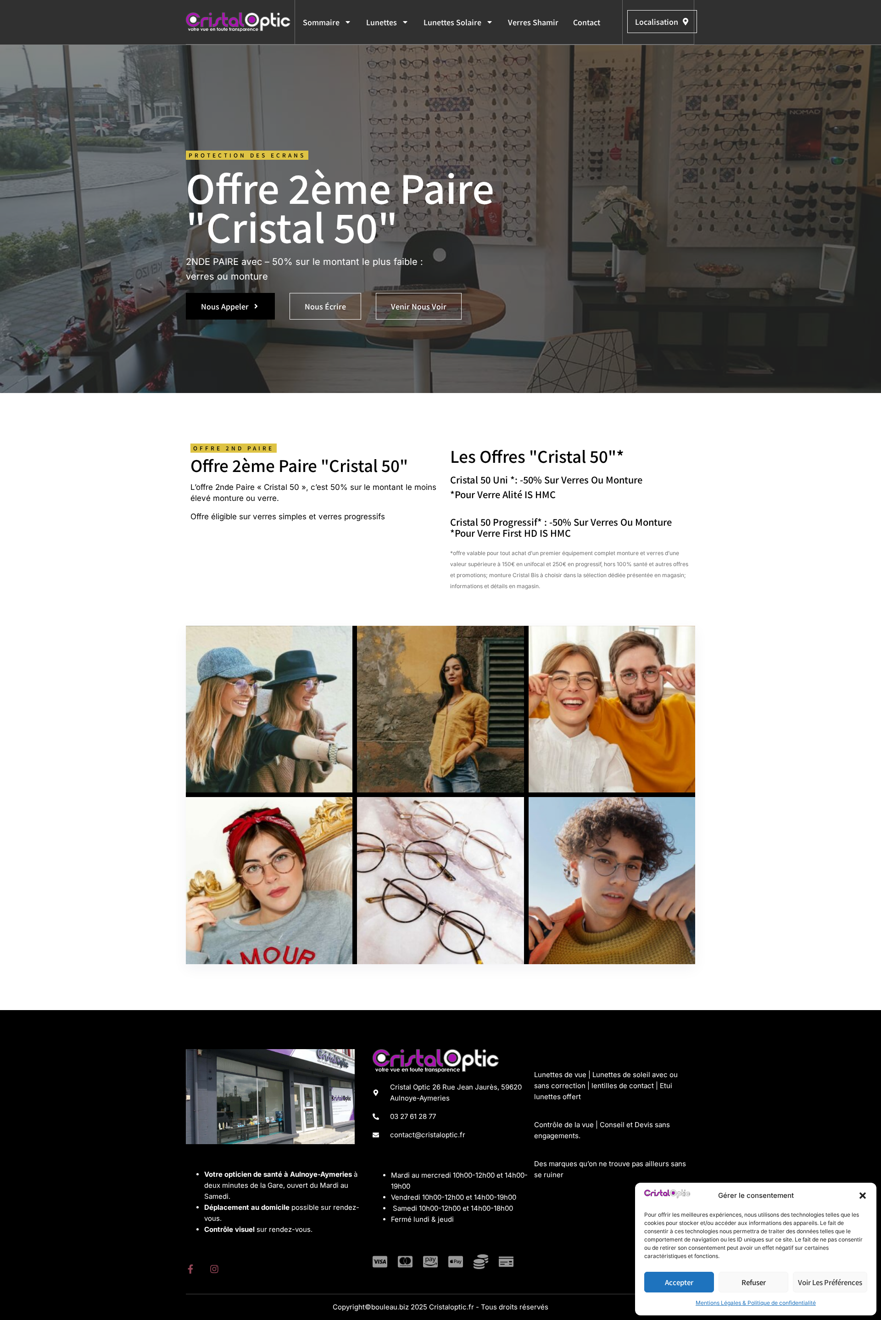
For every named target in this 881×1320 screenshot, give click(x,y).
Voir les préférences (830, 1282)
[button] (862, 1195)
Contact (586, 22)
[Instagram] (214, 1269)
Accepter (679, 1282)
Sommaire (321, 22)
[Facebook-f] (190, 1269)
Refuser (754, 1282)
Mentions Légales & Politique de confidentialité (756, 1302)
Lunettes (381, 22)
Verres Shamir (533, 22)
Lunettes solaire (452, 22)
